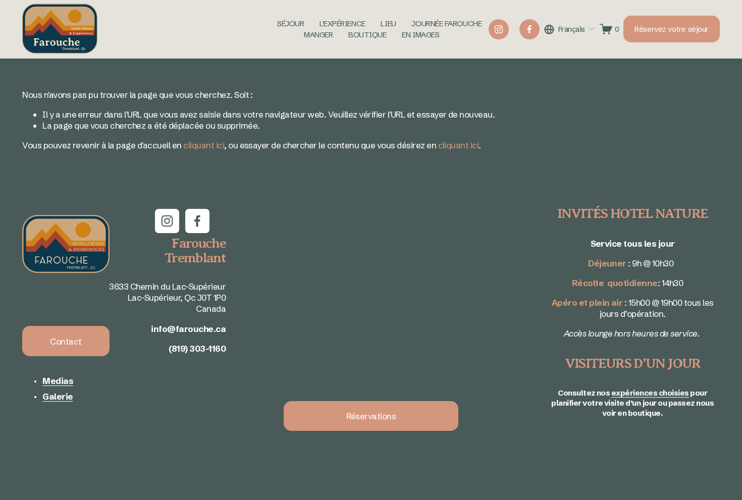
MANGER (318, 34)
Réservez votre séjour (671, 29)
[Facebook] (529, 29)
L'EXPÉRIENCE (342, 23)
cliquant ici (203, 145)
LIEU (388, 23)
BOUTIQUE (367, 34)
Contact (65, 341)
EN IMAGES (420, 34)
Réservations (371, 416)
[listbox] (570, 29)
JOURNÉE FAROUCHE (446, 23)
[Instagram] (499, 29)
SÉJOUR (290, 23)
